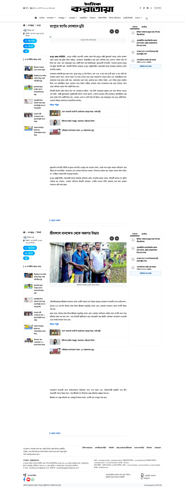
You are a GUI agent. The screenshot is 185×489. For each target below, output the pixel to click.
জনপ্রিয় (144, 27)
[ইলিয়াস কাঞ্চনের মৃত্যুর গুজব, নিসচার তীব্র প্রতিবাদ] (145, 33)
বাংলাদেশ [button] (50, 18)
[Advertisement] (35, 169)
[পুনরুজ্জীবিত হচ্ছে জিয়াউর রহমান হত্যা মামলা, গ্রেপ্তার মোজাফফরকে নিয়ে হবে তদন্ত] (145, 43)
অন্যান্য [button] (138, 18)
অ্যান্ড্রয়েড (146, 478)
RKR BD (158, 485)
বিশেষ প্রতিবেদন (115, 18)
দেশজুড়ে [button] (61, 18)
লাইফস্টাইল (102, 18)
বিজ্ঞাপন (149, 448)
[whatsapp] (32, 480)
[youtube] (28, 480)
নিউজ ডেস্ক (30, 30)
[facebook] (24, 480)
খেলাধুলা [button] (72, 18)
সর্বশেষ (41, 18)
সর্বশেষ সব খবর (145, 66)
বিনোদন (93, 18)
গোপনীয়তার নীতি (100, 448)
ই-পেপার (158, 8)
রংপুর (39, 25)
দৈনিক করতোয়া (87, 448)
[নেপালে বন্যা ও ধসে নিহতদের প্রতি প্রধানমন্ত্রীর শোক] (145, 52)
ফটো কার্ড (30, 46)
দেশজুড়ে (31, 25)
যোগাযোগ (157, 448)
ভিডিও (27, 8)
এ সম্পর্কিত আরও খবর (33, 59)
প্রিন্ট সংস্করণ (31, 41)
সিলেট (39, 232)
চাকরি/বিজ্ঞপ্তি (128, 18)
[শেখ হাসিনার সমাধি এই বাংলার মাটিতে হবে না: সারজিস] (145, 61)
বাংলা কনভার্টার (139, 448)
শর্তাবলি (111, 448)
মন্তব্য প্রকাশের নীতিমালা (124, 448)
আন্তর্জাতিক (83, 18)
